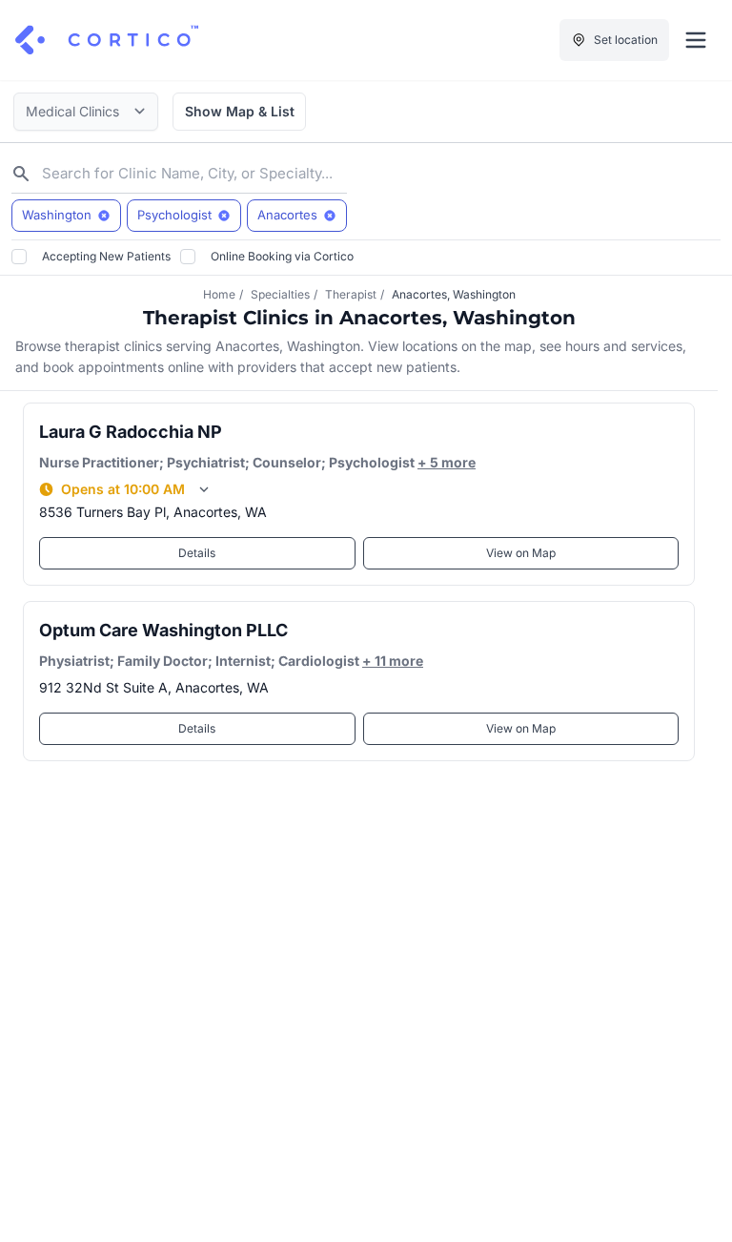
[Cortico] (106, 40)
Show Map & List (240, 111)
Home (219, 294)
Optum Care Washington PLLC (163, 630)
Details (196, 553)
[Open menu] (696, 40)
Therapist (350, 294)
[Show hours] (204, 489)
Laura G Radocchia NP (130, 432)
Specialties (280, 294)
